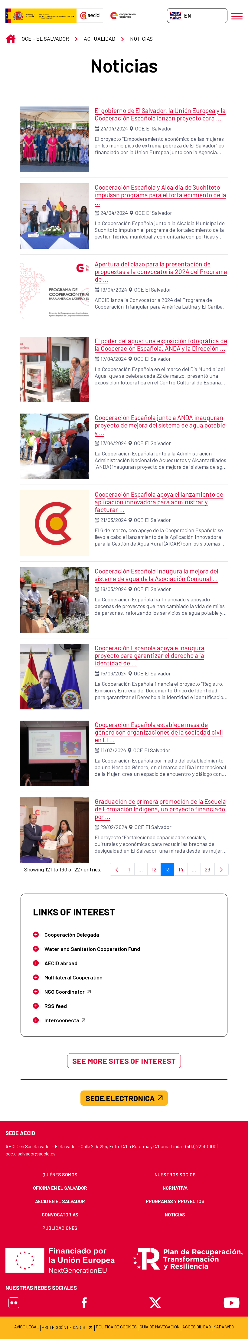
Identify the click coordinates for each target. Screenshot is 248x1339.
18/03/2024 (113, 589)
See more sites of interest (124, 1060)
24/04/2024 (114, 128)
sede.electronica (120, 1098)
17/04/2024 (113, 358)
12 (156, 871)
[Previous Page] (117, 869)
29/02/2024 (113, 826)
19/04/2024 (113, 289)
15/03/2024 (113, 673)
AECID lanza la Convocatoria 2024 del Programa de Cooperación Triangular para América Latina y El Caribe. (159, 303)
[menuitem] (60, 1174)
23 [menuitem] (210, 871)
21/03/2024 (113, 519)
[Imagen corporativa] (54, 523)
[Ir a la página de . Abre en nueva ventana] (90, 15)
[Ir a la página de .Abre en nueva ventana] (41, 15)
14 (183, 871)
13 (169, 871)
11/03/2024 (113, 750)
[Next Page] (221, 869)
